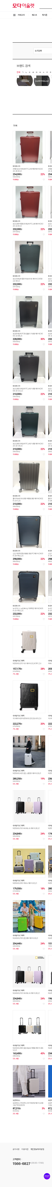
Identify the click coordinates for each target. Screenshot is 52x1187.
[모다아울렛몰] (23, 6)
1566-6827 (21, 1163)
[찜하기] (43, 179)
